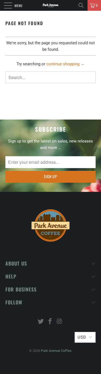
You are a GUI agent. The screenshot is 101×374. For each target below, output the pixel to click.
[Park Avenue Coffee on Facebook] (50, 322)
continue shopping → (65, 64)
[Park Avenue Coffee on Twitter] (41, 322)
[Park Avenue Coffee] (50, 5)
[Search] (81, 5)
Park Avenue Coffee (56, 351)
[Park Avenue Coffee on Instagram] (59, 322)
